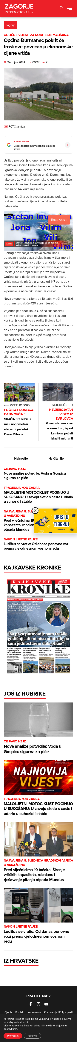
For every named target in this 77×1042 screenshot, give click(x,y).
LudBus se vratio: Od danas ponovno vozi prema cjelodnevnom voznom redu (36, 544)
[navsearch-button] (61, 8)
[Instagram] (38, 1004)
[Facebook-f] (31, 1004)
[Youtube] (46, 1004)
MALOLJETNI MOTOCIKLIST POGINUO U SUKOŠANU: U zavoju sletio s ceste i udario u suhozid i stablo (38, 495)
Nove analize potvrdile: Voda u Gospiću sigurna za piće (35, 473)
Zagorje (11, 25)
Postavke (32, 1035)
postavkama (10, 1029)
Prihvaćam (13, 1035)
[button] (69, 8)
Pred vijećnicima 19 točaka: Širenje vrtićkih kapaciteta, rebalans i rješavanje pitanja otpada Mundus (38, 870)
